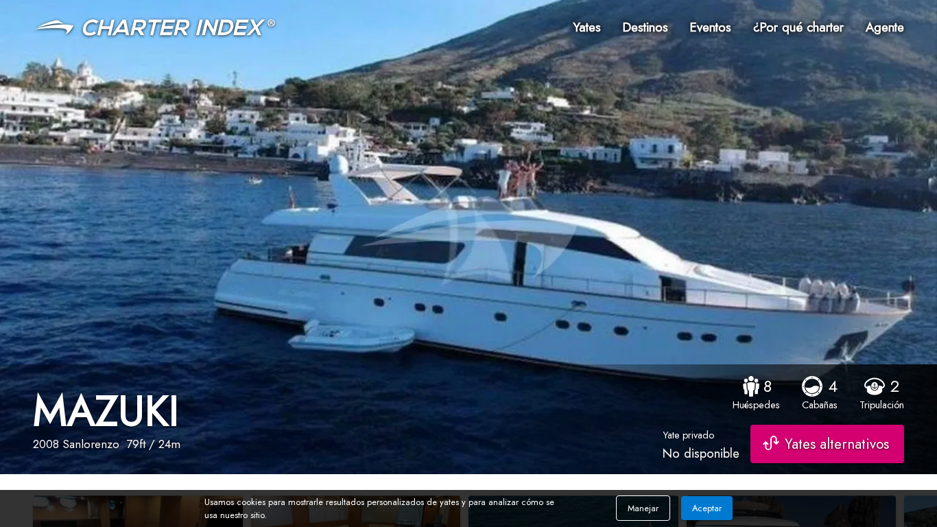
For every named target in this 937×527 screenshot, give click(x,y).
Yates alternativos (837, 444)
